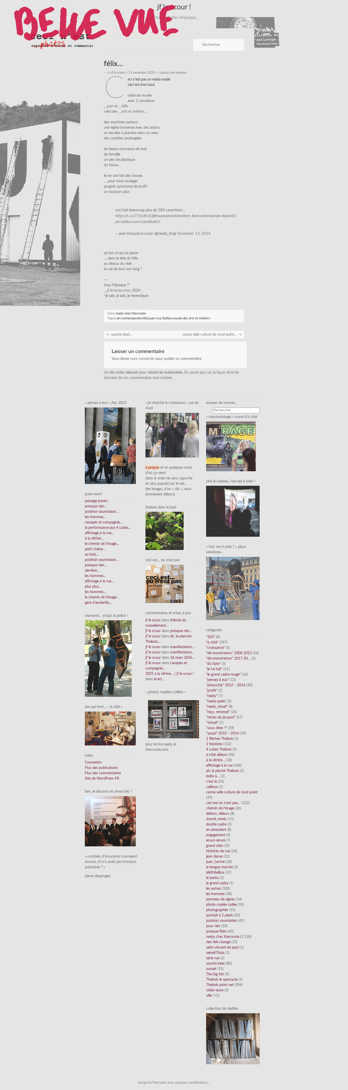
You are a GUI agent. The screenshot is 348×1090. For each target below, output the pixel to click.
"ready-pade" (216, 701)
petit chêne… (95, 549)
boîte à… (213, 776)
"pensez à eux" (217, 680)
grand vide (214, 846)
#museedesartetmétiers (172, 216)
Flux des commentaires (103, 773)
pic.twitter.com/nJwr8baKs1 (138, 222)
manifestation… (182, 647)
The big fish (215, 974)
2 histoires (214, 744)
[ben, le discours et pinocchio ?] (110, 821)
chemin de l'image (220, 808)
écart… (159, 679)
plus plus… (93, 586)
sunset (211, 969)
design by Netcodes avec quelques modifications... (174, 1082)
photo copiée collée (221, 905)
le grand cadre (217, 883)
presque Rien (216, 931)
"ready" (211, 696)
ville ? (210, 995)
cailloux (212, 787)
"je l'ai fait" (214, 669)
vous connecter (142, 359)
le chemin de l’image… (102, 544)
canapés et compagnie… (104, 522)
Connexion (93, 762)
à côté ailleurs (216, 755)
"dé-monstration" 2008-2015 (229, 653)
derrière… (92, 570)
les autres (213, 888)
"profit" (211, 690)
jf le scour (117, 72)
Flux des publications (101, 768)
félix (145, 318)
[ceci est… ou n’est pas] (164, 584)
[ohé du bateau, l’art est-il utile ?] (233, 511)
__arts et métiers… (132, 111)
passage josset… (97, 501)
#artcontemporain (206, 216)
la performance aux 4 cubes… (108, 528)
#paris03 (229, 216)
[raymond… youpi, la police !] (108, 658)
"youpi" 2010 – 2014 (222, 733)
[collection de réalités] (233, 1039)
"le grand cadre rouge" (223, 674)
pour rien (213, 926)
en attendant (216, 830)
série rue (212, 958)
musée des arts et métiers (191, 318)
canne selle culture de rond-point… (212, 334)
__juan (109, 106)
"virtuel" (212, 723)
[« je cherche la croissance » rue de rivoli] (172, 435)
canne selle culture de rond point (232, 792)
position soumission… (102, 512)
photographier (217, 910)
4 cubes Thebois (219, 749)
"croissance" (215, 648)
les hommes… (95, 517)
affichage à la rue (219, 765)
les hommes (215, 894)
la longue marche (219, 867)
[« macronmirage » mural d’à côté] (231, 446)
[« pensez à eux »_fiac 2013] (110, 445)
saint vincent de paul (222, 947)
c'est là (211, 781)
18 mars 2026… (182, 658)
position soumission (221, 921)
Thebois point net (220, 985)
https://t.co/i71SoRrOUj (134, 216)
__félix (123, 106)
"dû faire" (213, 664)
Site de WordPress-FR (102, 778)
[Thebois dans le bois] (164, 531)
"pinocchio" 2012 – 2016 (225, 685)
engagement (215, 835)
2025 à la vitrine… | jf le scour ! (169, 674)
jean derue (214, 856)
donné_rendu (216, 819)
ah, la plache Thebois (222, 771)
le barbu (212, 878)
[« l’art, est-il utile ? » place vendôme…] (233, 588)
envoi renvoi (215, 840)
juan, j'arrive (215, 862)
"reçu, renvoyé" (218, 712)
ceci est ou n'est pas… (223, 803)
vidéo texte (214, 990)
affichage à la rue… (99, 533)
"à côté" (212, 642)
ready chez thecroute (130, 313)
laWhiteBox (215, 872)
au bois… (92, 554)
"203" (210, 637)
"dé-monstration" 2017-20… (228, 658)
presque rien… (96, 506)
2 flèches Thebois (219, 739)
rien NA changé (218, 942)
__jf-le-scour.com (117, 290)
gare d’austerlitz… (98, 603)
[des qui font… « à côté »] (110, 728)
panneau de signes (220, 899)
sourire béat (215, 963)
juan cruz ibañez (160, 318)
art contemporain (129, 318)
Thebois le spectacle (221, 979)
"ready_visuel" (216, 706)
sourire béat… (119, 334)
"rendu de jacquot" (220, 717)
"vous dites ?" (216, 728)
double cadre (216, 824)
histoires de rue (218, 851)
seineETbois (215, 953)
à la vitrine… (94, 538)
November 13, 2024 (193, 233)
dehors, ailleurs (217, 814)
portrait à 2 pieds (219, 915)
